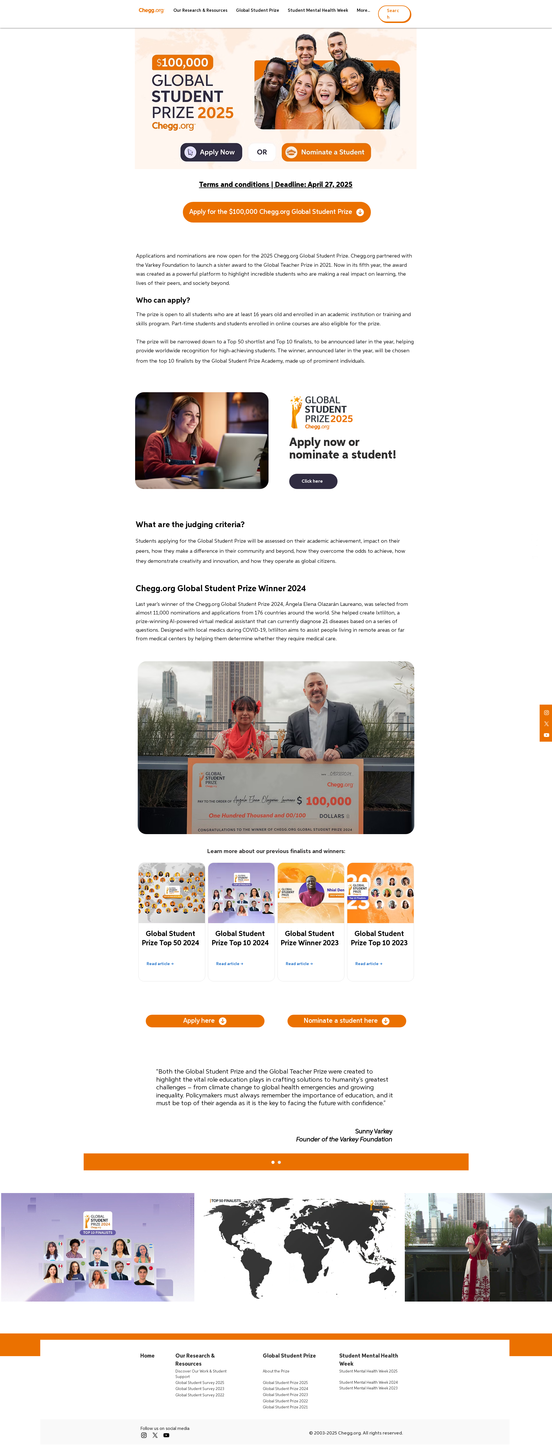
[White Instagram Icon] (546, 713)
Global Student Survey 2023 (199, 1389)
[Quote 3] (279, 1162)
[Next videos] (544, 1246)
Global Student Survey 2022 (199, 1395)
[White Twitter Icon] (534, 548)
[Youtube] (546, 735)
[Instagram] (143, 1435)
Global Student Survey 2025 (199, 1383)
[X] (546, 724)
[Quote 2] (273, 1162)
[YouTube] (166, 1435)
